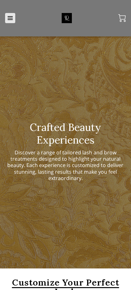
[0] (122, 18)
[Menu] (10, 18)
